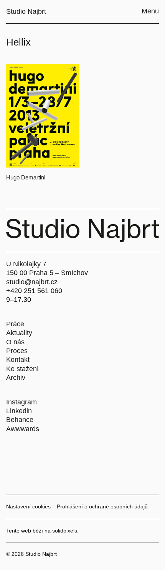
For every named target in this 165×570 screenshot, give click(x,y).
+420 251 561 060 (34, 291)
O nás (15, 342)
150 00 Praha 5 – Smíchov (47, 273)
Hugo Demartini (25, 177)
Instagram (21, 402)
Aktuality (19, 333)
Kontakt (18, 359)
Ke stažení (22, 369)
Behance (19, 419)
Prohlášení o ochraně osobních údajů (102, 506)
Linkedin (19, 411)
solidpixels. (65, 531)
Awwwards (22, 429)
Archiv (15, 377)
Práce (15, 324)
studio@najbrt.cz (32, 282)
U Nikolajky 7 (26, 264)
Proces (17, 351)
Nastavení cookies (28, 506)
